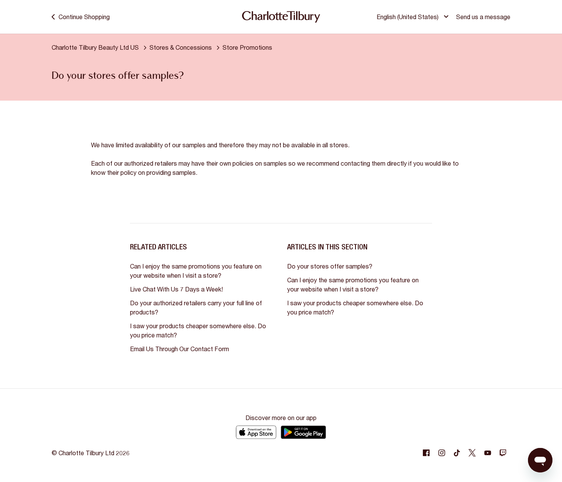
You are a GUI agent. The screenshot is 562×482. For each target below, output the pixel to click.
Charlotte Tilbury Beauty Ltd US (95, 47)
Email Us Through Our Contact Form (179, 348)
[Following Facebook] (426, 453)
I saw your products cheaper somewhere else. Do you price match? (198, 330)
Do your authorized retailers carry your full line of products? (196, 307)
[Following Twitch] (502, 452)
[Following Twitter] (472, 453)
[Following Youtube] (487, 453)
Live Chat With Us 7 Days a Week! (176, 289)
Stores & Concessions (180, 47)
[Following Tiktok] (457, 453)
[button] (414, 16)
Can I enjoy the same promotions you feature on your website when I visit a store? (196, 270)
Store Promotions (247, 47)
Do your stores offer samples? (329, 266)
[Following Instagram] (441, 453)
